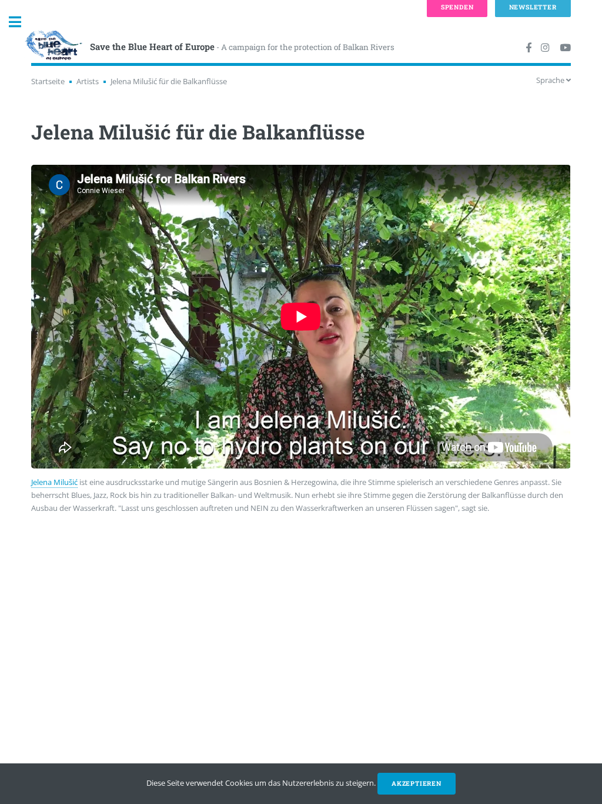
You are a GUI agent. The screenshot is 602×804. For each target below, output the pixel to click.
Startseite (48, 81)
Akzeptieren (417, 783)
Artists (87, 81)
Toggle (21, 22)
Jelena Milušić (54, 482)
